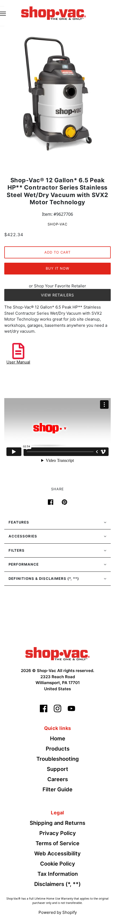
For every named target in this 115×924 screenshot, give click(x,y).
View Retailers (57, 295)
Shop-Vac (57, 224)
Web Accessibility (57, 853)
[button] (57, 522)
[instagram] (57, 708)
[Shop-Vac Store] (53, 13)
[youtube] (71, 708)
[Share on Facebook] (50, 501)
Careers (57, 779)
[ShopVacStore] (57, 653)
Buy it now (57, 268)
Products (58, 748)
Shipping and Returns (57, 823)
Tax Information (57, 874)
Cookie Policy (57, 863)
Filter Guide (57, 789)
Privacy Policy (57, 833)
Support (57, 769)
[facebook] (44, 708)
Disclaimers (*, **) (57, 884)
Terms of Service (57, 843)
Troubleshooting (57, 759)
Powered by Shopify (58, 912)
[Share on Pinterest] (64, 501)
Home (57, 738)
